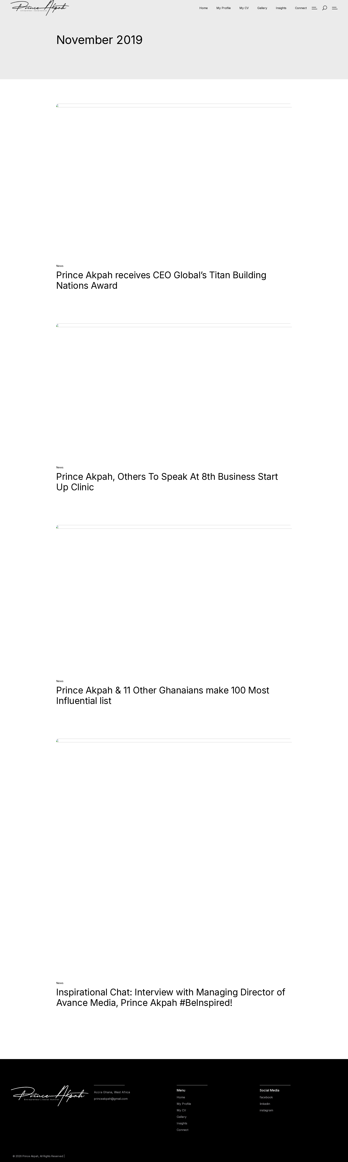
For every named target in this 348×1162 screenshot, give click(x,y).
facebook (266, 1097)
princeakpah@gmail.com (111, 1098)
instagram (266, 1110)
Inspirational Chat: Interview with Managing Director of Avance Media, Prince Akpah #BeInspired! (170, 997)
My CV (181, 1110)
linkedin (265, 1104)
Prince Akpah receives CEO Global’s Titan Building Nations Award (161, 280)
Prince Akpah (30, 1156)
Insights (182, 1123)
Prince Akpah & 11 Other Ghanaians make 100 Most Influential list (162, 695)
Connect (182, 1130)
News (59, 266)
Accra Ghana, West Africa (112, 1092)
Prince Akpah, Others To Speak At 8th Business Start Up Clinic (167, 481)
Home (181, 1097)
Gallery (182, 1117)
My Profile (184, 1104)
